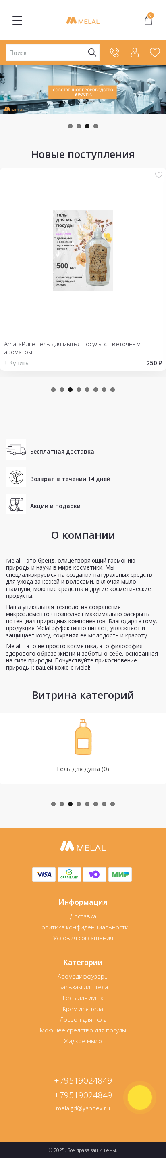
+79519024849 (83, 1080)
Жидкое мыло (83, 1041)
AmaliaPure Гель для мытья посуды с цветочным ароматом (72, 348)
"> (150, 16)
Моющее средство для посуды (83, 1030)
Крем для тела (83, 1009)
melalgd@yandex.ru (83, 1108)
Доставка (83, 916)
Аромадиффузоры (83, 976)
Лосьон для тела (83, 1019)
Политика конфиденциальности (83, 927)
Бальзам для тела (83, 987)
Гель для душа (83, 998)
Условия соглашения (83, 938)
